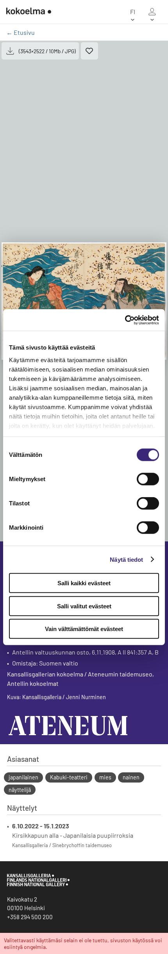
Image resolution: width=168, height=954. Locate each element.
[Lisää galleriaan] (89, 51)
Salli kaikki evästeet (84, 583)
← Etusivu (20, 32)
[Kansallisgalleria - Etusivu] (28, 11)
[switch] (148, 479)
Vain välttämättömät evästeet (84, 629)
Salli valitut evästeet (84, 605)
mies (105, 777)
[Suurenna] (84, 301)
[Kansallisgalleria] (38, 884)
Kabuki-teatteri (69, 777)
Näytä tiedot (126, 559)
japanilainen (23, 777)
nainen (131, 777)
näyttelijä (20, 789)
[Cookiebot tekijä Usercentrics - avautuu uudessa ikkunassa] (125, 320)
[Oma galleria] (152, 11)
